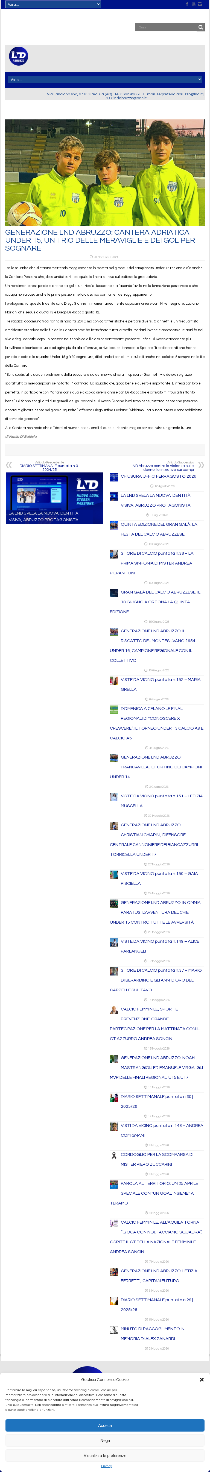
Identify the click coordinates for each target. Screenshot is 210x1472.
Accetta (105, 1425)
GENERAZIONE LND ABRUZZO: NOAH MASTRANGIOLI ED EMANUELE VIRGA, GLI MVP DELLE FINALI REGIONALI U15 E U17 (156, 1068)
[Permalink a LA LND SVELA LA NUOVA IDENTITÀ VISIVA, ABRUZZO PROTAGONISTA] (114, 499)
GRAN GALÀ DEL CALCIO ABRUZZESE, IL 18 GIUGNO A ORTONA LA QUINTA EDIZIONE (155, 602)
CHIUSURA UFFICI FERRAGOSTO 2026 (158, 476)
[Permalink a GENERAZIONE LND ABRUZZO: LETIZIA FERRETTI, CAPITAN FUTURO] (114, 1275)
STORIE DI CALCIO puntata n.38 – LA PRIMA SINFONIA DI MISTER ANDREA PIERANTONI (152, 563)
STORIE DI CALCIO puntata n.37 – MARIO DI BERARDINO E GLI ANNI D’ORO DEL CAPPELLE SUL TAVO (156, 980)
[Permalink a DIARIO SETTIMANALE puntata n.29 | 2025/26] (114, 1304)
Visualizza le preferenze (105, 1455)
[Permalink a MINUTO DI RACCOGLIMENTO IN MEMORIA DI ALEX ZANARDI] (114, 1333)
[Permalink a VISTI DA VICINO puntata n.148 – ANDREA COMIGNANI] (114, 1130)
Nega (105, 1440)
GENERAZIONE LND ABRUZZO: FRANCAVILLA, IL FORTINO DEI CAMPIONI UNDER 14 (156, 767)
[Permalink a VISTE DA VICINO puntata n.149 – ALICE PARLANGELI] (114, 945)
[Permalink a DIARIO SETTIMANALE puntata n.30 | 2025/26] (114, 1101)
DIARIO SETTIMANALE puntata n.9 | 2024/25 (50, 466)
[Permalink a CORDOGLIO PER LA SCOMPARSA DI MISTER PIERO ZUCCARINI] (114, 1158)
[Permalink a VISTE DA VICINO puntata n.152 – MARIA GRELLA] (114, 684)
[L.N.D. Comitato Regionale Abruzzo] (18, 62)
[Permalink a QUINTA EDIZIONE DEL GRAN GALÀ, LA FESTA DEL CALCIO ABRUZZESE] (114, 528)
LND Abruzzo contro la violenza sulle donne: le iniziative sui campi (162, 466)
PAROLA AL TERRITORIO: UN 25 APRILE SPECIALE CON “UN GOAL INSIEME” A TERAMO (154, 1193)
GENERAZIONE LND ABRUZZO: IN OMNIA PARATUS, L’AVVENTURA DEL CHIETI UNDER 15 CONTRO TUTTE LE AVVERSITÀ (155, 912)
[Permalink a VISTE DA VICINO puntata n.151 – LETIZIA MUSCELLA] (114, 800)
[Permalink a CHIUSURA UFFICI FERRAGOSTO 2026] (114, 480)
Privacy (106, 1466)
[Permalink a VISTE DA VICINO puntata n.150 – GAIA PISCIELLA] (114, 878)
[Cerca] (201, 27)
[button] (202, 1379)
